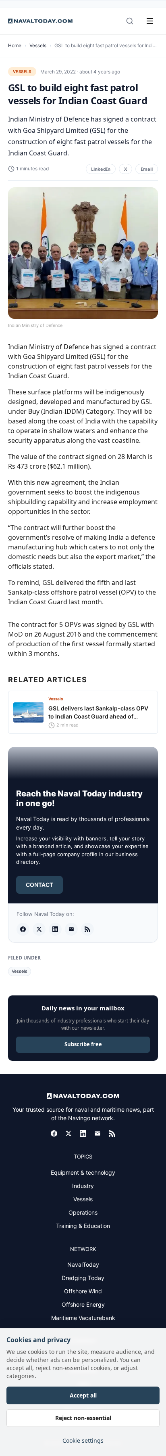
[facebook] (23, 929)
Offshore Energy (83, 1304)
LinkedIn (100, 169)
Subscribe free (83, 1044)
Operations (83, 1212)
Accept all (83, 1395)
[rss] (87, 929)
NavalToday (83, 1264)
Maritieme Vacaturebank (83, 1317)
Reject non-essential (83, 1418)
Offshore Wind (83, 1291)
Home (14, 45)
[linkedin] (55, 929)
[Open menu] (150, 21)
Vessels (37, 45)
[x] (39, 929)
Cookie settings (83, 1440)
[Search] (130, 21)
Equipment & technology (83, 1172)
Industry (83, 1185)
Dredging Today (83, 1277)
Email (147, 169)
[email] (71, 929)
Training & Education (83, 1225)
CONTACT (39, 884)
